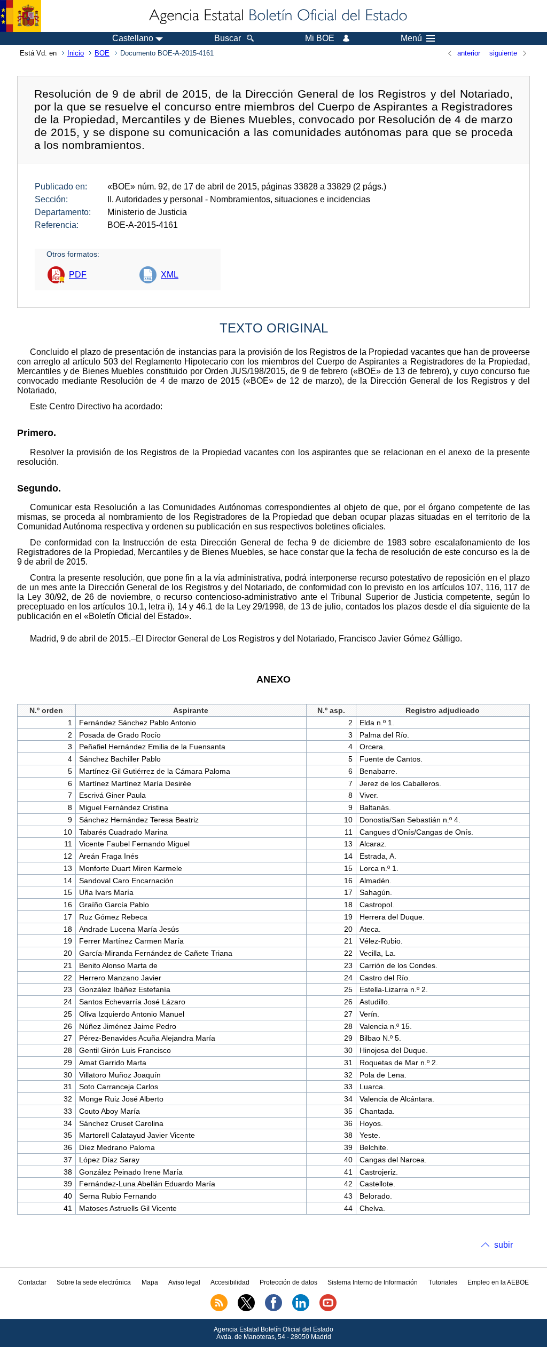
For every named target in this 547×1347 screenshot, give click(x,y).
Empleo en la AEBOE (498, 1282)
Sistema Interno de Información (372, 1282)
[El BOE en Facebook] (273, 1309)
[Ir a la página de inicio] (277, 16)
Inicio (75, 53)
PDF (78, 274)
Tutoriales (442, 1282)
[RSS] (219, 1309)
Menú (411, 38)
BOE (102, 53)
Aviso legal (184, 1282)
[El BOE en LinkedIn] (300, 1309)
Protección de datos (288, 1282)
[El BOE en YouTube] (328, 1309)
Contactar (32, 1282)
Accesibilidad (229, 1282)
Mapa (150, 1282)
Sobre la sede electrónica (94, 1282)
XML (169, 274)
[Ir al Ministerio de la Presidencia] (20, 16)
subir (503, 1244)
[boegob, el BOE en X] (246, 1309)
